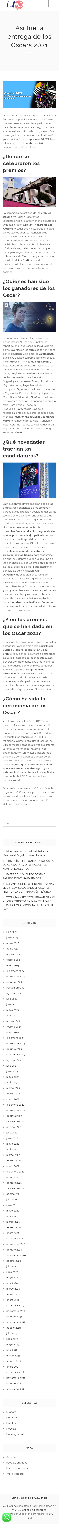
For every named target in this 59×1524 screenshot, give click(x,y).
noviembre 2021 (15, 1177)
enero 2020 (13, 1299)
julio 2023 (11, 1065)
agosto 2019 (13, 1327)
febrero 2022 (13, 1160)
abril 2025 (12, 948)
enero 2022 (12, 1166)
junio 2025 (12, 937)
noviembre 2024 (15, 976)
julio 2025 (11, 931)
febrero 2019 (13, 1361)
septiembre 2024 (16, 987)
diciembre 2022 (15, 1104)
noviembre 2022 (15, 1110)
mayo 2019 (12, 1344)
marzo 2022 (13, 1154)
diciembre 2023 (15, 1037)
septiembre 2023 (16, 1054)
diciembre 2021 (15, 1171)
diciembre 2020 (15, 1238)
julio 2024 (11, 998)
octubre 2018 (14, 1383)
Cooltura (11, 1417)
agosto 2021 (13, 1193)
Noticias (11, 1428)
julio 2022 (11, 1132)
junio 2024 (12, 1004)
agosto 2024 (13, 993)
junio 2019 (12, 1338)
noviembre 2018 (15, 1377)
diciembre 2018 (15, 1372)
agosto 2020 (13, 1260)
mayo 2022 (12, 1143)
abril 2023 (12, 1082)
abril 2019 (12, 1350)
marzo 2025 (13, 954)
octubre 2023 (14, 1049)
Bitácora (11, 1412)
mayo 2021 (12, 1210)
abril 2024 (12, 1015)
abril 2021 (11, 1216)
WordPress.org (15, 1473)
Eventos (11, 1423)
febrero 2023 (13, 1093)
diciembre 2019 (15, 1305)
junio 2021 (12, 1205)
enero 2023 (12, 1099)
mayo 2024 (12, 1010)
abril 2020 (12, 1283)
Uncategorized (15, 1434)
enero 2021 (12, 1232)
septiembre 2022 (16, 1121)
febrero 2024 (13, 1026)
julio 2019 (11, 1333)
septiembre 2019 (16, 1322)
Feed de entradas (16, 1462)
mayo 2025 (12, 943)
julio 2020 (11, 1266)
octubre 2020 (14, 1249)
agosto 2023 (13, 1060)
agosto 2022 (13, 1127)
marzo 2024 (13, 1021)
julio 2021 (11, 1199)
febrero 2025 (13, 959)
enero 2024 (13, 1032)
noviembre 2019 (15, 1311)
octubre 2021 (13, 1182)
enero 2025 (12, 965)
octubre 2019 (14, 1316)
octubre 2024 (14, 982)
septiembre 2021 (15, 1188)
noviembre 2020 (15, 1244)
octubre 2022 (14, 1115)
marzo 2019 (13, 1355)
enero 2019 (12, 1366)
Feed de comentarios (18, 1468)
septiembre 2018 (15, 1389)
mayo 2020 (12, 1277)
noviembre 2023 (15, 1043)
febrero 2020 (13, 1294)
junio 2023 (12, 1071)
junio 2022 (12, 1138)
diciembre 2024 (15, 970)
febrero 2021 (13, 1227)
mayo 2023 (12, 1076)
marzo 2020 (13, 1288)
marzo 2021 (13, 1221)
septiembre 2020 (16, 1255)
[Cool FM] (15, 5)
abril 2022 (12, 1149)
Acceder (11, 1457)
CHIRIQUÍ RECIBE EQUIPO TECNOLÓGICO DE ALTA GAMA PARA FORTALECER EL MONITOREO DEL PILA (28, 864)
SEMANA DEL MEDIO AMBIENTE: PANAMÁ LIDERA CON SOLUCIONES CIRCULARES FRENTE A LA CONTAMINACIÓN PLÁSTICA (28, 887)
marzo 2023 (13, 1088)
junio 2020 (12, 1272)
